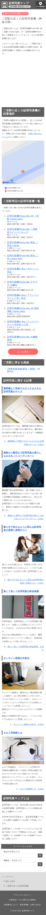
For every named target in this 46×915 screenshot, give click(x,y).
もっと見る (23, 352)
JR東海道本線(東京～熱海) (21, 369)
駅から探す (10, 881)
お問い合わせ (35, 905)
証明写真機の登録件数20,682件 (20, 6)
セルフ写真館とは (13, 732)
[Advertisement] (23, 80)
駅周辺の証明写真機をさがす (15, 14)
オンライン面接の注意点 (16, 658)
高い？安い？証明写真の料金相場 (21, 591)
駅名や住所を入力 (12, 852)
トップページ (8, 877)
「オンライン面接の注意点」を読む (28, 724)
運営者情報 (24, 905)
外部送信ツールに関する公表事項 (22, 900)
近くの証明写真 (40, 6)
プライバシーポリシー (22, 895)
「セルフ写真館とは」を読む (31, 789)
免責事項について (11, 905)
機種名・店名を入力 (13, 860)
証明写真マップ (19, 3)
